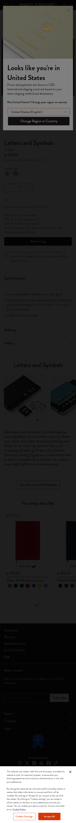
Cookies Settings (24, 816)
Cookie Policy (19, 809)
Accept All (49, 816)
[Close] (70, 772)
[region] (38, 794)
